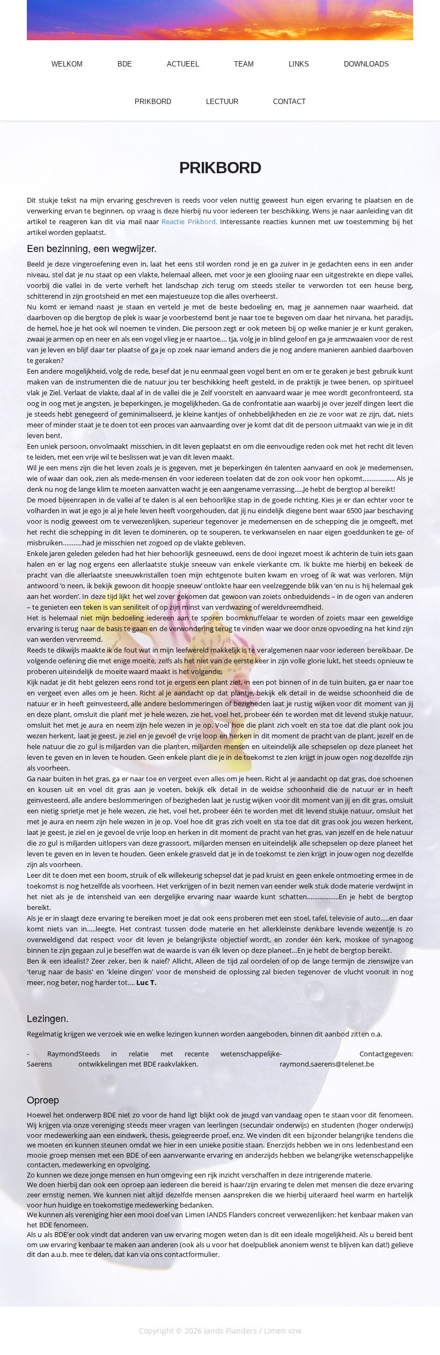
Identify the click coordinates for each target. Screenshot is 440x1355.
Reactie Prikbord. (189, 221)
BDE (125, 64)
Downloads (366, 64)
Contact (289, 102)
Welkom (67, 64)
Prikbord (153, 102)
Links (299, 64)
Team (244, 64)
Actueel (183, 64)
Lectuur (222, 102)
